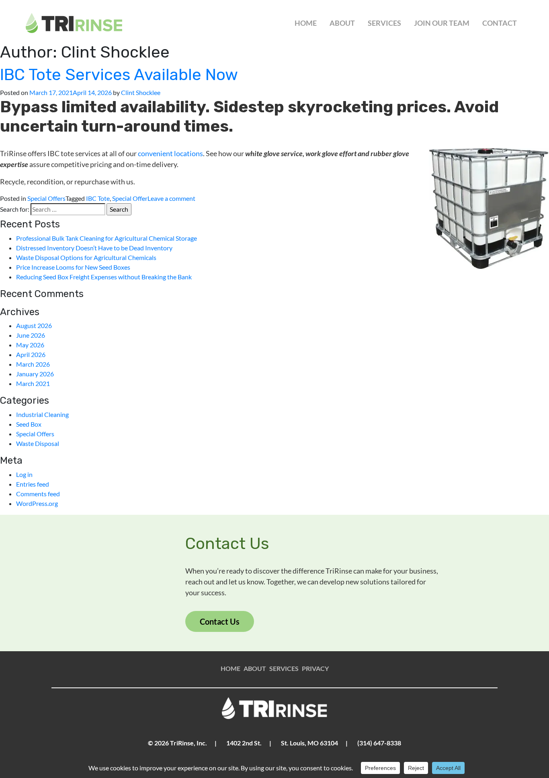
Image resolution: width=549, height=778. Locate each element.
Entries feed (32, 484)
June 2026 (30, 335)
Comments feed (38, 493)
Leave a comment (171, 198)
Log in (24, 474)
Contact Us (220, 621)
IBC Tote (98, 198)
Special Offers (46, 198)
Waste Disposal (37, 443)
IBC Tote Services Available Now (119, 74)
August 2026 (34, 325)
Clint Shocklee (140, 92)
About (342, 23)
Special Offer (129, 198)
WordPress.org (37, 503)
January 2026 (35, 374)
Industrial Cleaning (42, 414)
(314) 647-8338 (379, 743)
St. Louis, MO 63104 (309, 743)
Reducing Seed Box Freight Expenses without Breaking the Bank (104, 277)
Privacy (315, 668)
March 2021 (33, 383)
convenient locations (170, 153)
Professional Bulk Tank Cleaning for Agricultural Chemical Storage (106, 238)
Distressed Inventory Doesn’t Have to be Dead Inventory (94, 248)
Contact (499, 23)
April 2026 (30, 354)
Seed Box (28, 424)
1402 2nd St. (244, 743)
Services (384, 23)
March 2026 (33, 364)
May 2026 (30, 345)
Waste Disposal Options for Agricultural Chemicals (86, 257)
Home (306, 23)
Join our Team (441, 23)
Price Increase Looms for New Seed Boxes (73, 267)
